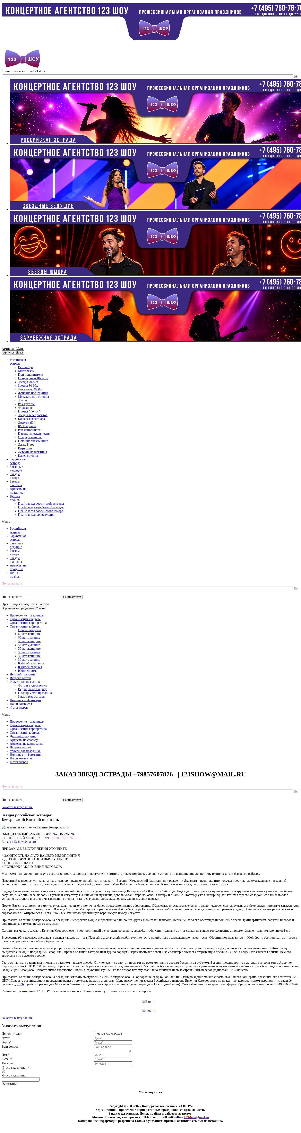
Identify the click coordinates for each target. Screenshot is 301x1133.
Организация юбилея (25, 626)
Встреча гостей (20, 678)
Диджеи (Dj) (26, 422)
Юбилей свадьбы (30, 667)
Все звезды (25, 367)
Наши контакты (21, 704)
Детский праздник (23, 674)
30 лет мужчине (29, 659)
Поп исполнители (30, 374)
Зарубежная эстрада (18, 461)
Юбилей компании (31, 663)
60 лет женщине (29, 634)
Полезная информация (25, 700)
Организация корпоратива (28, 622)
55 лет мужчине (29, 645)
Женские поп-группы (33, 393)
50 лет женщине (29, 648)
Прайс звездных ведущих (36, 514)
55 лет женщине (29, 641)
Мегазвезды (26, 371)
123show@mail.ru (24, 841)
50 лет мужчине (29, 652)
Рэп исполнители (30, 430)
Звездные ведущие (16, 468)
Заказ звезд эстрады (31, 696)
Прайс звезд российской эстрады (41, 503)
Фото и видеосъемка (32, 685)
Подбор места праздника (35, 693)
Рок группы (26, 404)
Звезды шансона (16, 483)
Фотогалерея (19, 707)
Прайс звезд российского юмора (40, 511)
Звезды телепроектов (33, 415)
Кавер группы (28, 455)
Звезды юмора (15, 475)
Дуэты (22, 400)
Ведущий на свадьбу (32, 689)
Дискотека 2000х (30, 389)
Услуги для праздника (25, 681)
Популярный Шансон (33, 378)
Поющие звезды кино (33, 441)
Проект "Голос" (29, 411)
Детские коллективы (32, 452)
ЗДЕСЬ (19, 984)
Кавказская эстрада (31, 418)
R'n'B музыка (27, 426)
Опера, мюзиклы (30, 437)
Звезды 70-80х (28, 382)
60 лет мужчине (29, 637)
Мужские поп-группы (33, 396)
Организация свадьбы (25, 619)
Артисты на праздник (18, 490)
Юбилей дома (27, 670)
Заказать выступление (17, 807)
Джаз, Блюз (26, 444)
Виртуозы (25, 448)
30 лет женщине (29, 656)
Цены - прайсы (15, 498)
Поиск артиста (12, 596)
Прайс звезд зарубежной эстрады (41, 507)
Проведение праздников (27, 615)
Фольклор (25, 407)
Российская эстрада (18, 361)
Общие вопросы (29, 630)
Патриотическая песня (34, 433)
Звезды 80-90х (28, 385)
